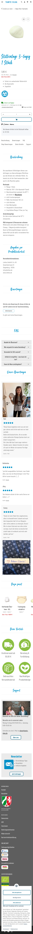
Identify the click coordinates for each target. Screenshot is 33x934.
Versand (14, 75)
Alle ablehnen (17, 902)
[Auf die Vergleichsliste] (24, 19)
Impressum (6, 929)
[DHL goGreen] (4, 867)
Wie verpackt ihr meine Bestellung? (14, 347)
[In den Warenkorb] (2, 15)
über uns (16, 737)
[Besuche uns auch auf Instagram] (12, 931)
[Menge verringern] (3, 114)
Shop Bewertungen (7, 144)
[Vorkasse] (4, 855)
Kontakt (3, 790)
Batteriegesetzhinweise (7, 830)
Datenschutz (14, 929)
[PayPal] (4, 850)
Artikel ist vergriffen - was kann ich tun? (15, 358)
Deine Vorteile (19, 144)
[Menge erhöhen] (30, 114)
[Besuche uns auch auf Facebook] (5, 931)
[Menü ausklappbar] (2, 1)
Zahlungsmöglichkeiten (7, 847)
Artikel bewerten (8, 311)
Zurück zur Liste (7, 9)
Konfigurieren (17, 897)
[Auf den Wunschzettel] (28, 19)
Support (28, 144)
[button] (21, 2)
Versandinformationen (7, 863)
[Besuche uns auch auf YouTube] (8, 931)
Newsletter (4, 793)
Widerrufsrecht (5, 833)
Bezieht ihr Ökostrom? (10, 342)
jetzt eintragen (16, 774)
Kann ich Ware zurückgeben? (13, 364)
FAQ (24, 140)
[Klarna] (4, 859)
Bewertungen (16, 140)
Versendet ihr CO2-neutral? (12, 352)
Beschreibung (5, 140)
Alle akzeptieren (16, 892)
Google (7, 480)
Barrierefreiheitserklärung (8, 837)
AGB (2, 822)
